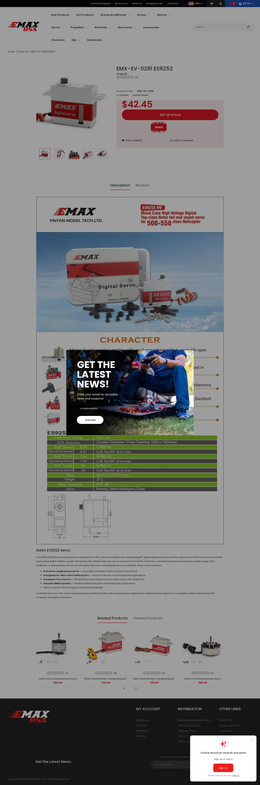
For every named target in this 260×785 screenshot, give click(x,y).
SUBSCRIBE (90, 420)
